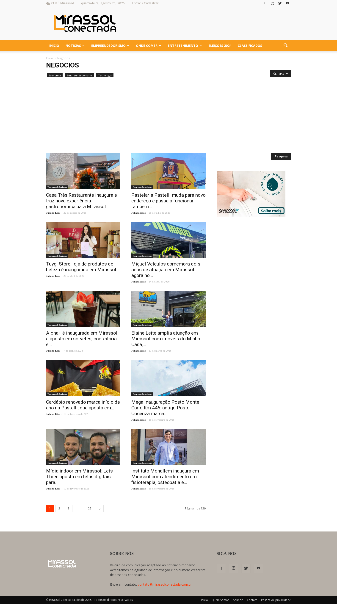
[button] (285, 45)
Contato (252, 600)
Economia (55, 75)
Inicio (49, 58)
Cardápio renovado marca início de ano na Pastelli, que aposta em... (83, 405)
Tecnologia (105, 75)
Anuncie (238, 600)
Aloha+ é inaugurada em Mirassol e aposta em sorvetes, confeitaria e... (81, 338)
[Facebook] (264, 3)
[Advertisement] (168, 118)
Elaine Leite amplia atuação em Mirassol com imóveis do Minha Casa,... (165, 338)
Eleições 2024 (219, 45)
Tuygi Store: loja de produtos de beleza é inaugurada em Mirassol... (83, 266)
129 (88, 508)
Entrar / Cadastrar (145, 3)
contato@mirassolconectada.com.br (165, 584)
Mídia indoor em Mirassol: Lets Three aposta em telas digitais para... (79, 476)
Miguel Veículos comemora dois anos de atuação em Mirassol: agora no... (165, 269)
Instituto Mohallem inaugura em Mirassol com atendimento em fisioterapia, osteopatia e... (165, 476)
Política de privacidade (276, 600)
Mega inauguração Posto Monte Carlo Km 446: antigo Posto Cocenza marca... (165, 407)
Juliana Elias (53, 212)
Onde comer (146, 45)
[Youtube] (287, 3)
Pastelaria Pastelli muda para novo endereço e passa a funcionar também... (168, 200)
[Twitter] (279, 3)
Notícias (73, 45)
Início (54, 45)
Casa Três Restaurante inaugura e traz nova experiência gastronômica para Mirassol (81, 200)
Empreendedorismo (108, 45)
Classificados (250, 45)
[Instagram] (272, 3)
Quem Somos (220, 600)
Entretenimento (183, 45)
